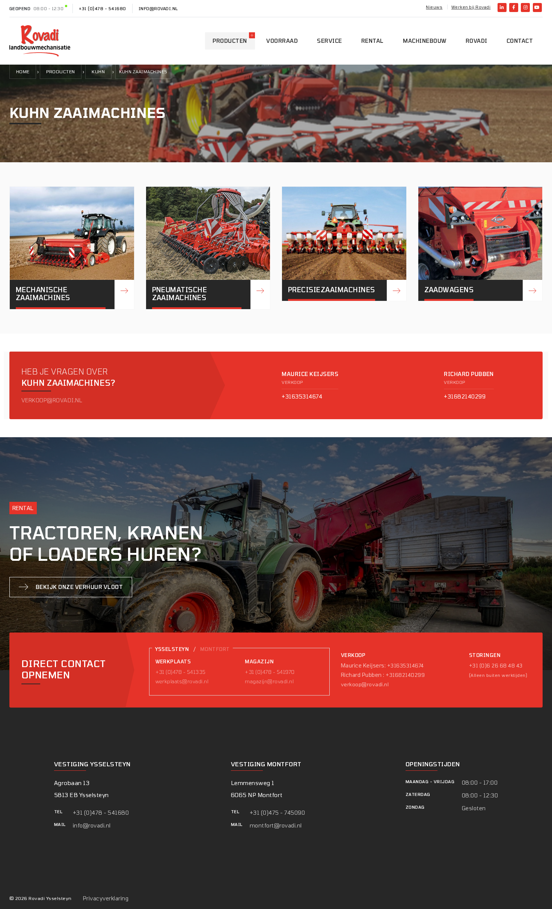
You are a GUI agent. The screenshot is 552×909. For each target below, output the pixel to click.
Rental (372, 41)
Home (23, 71)
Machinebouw (424, 41)
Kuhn (98, 71)
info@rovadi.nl (158, 8)
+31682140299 (465, 396)
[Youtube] (537, 7)
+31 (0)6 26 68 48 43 (496, 666)
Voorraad (282, 41)
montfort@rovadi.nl (276, 825)
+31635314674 (302, 396)
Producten (230, 41)
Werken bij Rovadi (470, 7)
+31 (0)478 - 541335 (180, 672)
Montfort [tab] (215, 649)
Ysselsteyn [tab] (172, 649)
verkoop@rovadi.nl (51, 400)
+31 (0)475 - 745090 (277, 812)
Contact (520, 41)
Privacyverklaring (105, 898)
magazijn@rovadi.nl (269, 681)
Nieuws (434, 7)
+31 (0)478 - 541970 (269, 672)
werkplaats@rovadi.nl (182, 681)
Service (329, 41)
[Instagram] (525, 7)
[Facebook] (513, 7)
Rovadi (476, 41)
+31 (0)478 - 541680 (102, 8)
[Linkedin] (502, 7)
